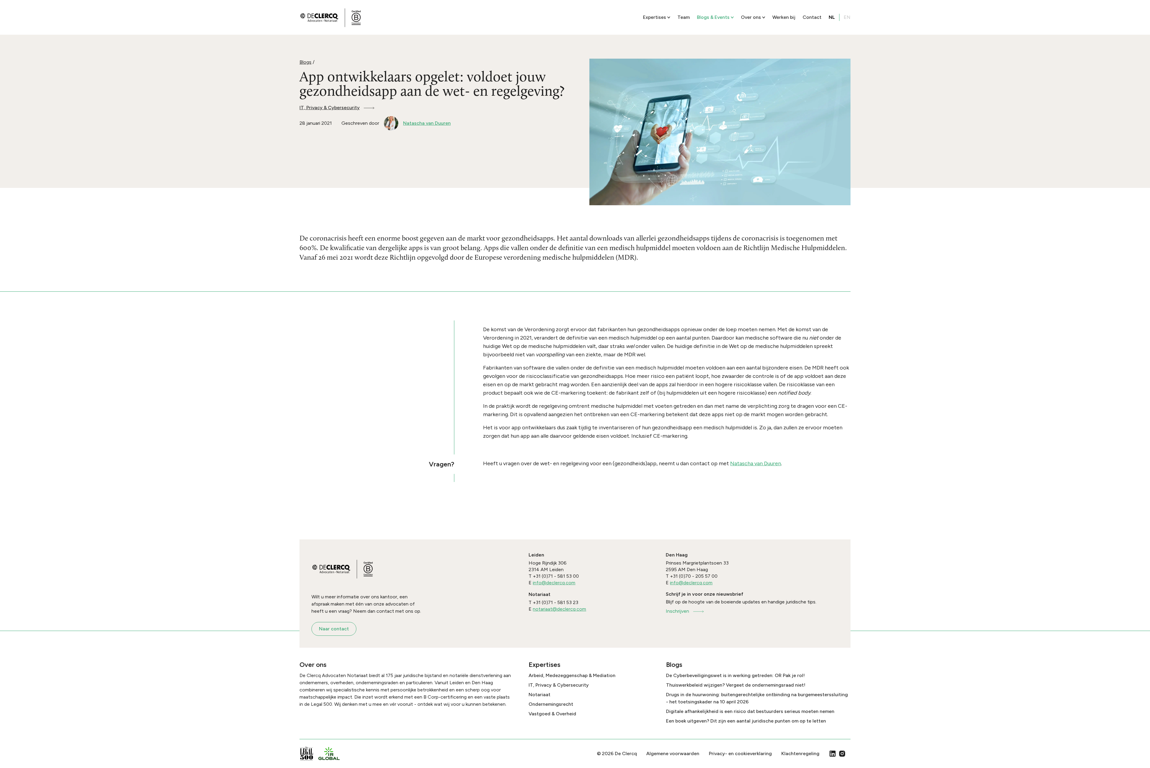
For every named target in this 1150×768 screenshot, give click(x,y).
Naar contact (334, 629)
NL (832, 17)
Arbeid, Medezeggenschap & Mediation (572, 675)
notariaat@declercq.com (559, 609)
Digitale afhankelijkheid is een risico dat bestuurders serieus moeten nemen (750, 711)
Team (683, 17)
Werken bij (783, 17)
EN (847, 17)
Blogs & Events (713, 17)
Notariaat (539, 694)
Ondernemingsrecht (551, 704)
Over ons (751, 17)
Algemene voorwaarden (672, 753)
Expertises (654, 17)
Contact (812, 17)
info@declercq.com (554, 582)
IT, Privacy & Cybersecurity (329, 107)
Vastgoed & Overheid (552, 714)
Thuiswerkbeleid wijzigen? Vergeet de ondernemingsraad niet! (735, 685)
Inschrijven (677, 611)
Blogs (305, 62)
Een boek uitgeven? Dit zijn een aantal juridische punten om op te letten (746, 721)
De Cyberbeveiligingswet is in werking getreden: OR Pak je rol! (735, 675)
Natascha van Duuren (755, 463)
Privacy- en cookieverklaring (740, 753)
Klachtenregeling (800, 753)
